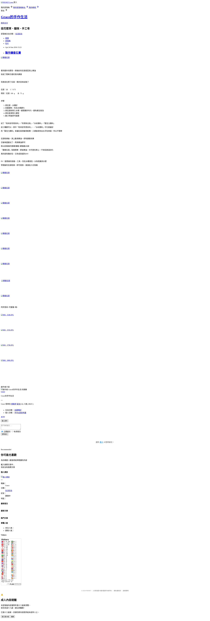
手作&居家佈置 (20, 413)
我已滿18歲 (5, 616)
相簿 (7, 38)
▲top (3, 417)
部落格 (7, 41)
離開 (12, 616)
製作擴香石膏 (13, 52)
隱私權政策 (117, 590)
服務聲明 (126, 590)
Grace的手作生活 (14, 17)
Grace (3, 392)
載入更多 (4, 421)
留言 (18, 404)
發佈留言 (4, 434)
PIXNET (88, 590)
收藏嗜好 (17, 410)
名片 (7, 43)
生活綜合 (18, 34)
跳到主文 (4, 23)
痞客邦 (13, 404)
